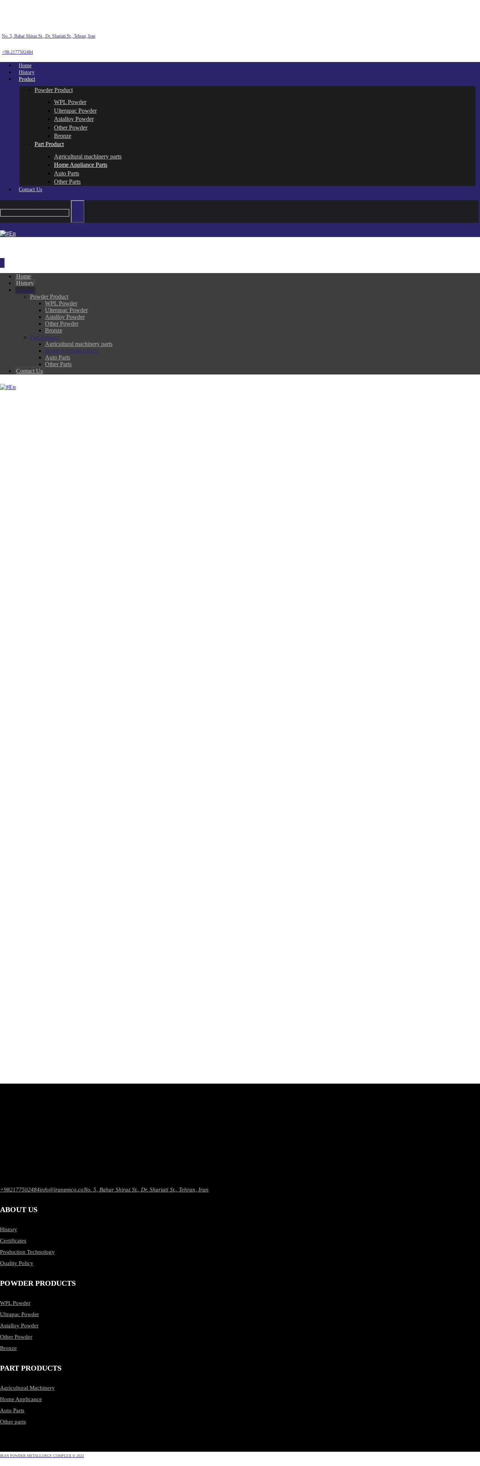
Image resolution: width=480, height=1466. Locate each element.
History (8, 1229)
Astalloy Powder (19, 1326)
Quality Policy (16, 1263)
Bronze (8, 1348)
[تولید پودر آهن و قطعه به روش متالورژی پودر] (41, 19)
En (12, 387)
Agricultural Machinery (27, 1388)
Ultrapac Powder (19, 1314)
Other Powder (16, 1337)
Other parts (13, 1422)
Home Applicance (21, 1399)
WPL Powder (15, 1303)
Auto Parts (12, 1410)
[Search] (77, 211)
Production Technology (27, 1252)
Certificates (13, 1241)
